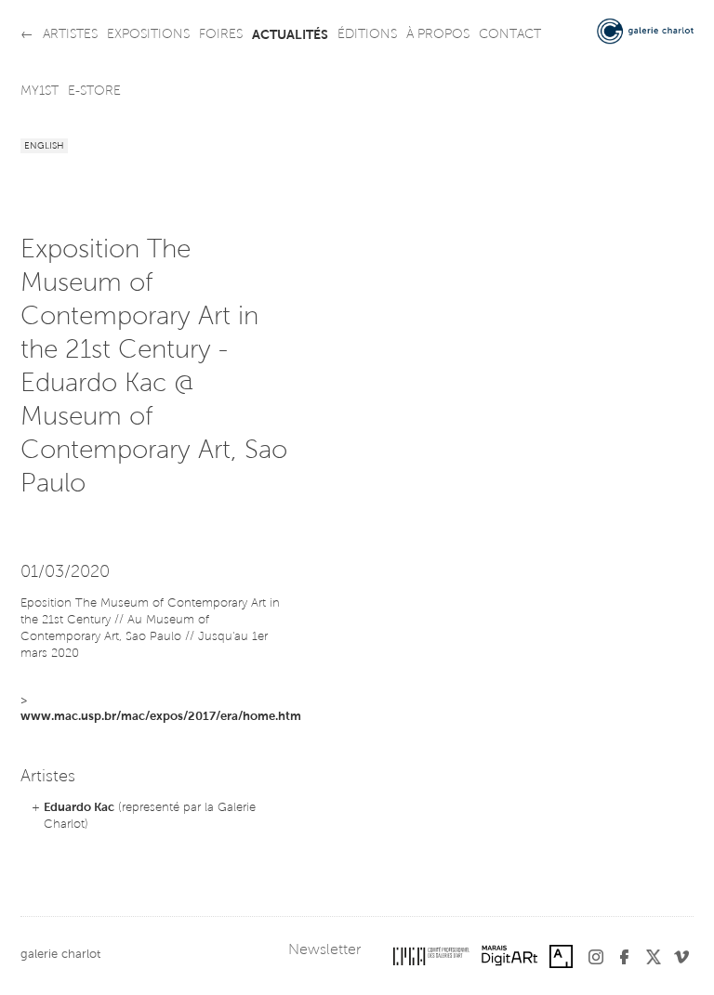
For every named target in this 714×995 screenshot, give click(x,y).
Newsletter (324, 950)
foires (221, 35)
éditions (367, 35)
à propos (437, 35)
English (44, 146)
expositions (148, 35)
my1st (39, 91)
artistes (70, 35)
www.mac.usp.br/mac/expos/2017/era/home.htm (160, 717)
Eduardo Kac (79, 808)
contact (510, 35)
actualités (290, 35)
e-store (94, 91)
